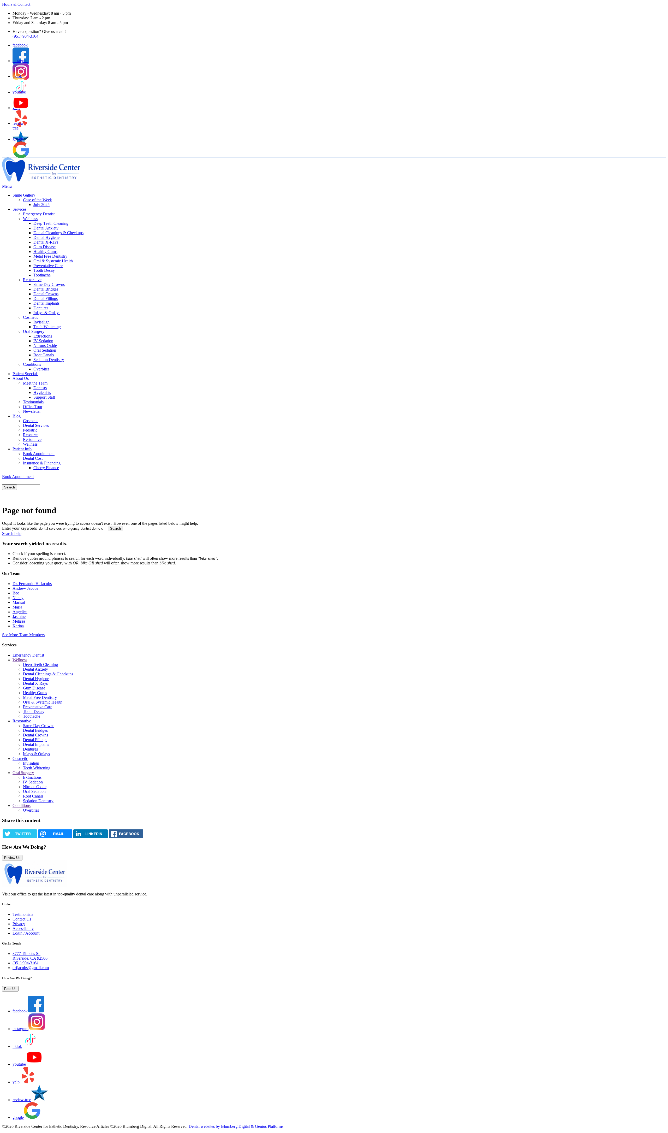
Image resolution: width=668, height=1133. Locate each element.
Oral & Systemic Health (53, 261)
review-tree (22, 1099)
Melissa (19, 621)
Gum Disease (44, 247)
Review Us (12, 858)
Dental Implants (46, 303)
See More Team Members (23, 635)
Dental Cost (33, 458)
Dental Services (36, 425)
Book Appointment (39, 453)
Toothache (42, 275)
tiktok (17, 1046)
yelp (16, 1082)
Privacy (19, 924)
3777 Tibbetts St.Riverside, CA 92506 (30, 955)
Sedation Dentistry (48, 359)
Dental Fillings (45, 298)
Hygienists (42, 392)
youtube (19, 1064)
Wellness (30, 218)
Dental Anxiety (45, 228)
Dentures (40, 308)
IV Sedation (43, 341)
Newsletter (32, 411)
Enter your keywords (19, 528)
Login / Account (26, 933)
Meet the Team (35, 383)
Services (19, 209)
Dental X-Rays (45, 242)
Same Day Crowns (49, 284)
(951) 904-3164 (25, 36)
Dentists (40, 388)
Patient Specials (25, 373)
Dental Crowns (45, 294)
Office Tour (32, 406)
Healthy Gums (45, 251)
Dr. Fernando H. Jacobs (32, 583)
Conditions (32, 364)
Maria (17, 607)
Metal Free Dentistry (50, 256)
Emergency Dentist (39, 214)
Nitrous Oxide (45, 345)
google (18, 1117)
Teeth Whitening (47, 326)
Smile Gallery (24, 195)
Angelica (20, 612)
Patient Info (22, 449)
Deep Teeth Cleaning (50, 223)
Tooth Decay (44, 270)
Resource (30, 435)
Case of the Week (37, 200)
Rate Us (10, 989)
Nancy (18, 597)
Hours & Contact (16, 4)
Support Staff (44, 397)
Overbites (41, 369)
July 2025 (41, 204)
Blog (17, 416)
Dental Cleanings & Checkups (58, 233)
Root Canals (43, 355)
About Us (21, 378)
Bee (16, 593)
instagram (20, 1028)
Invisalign (41, 322)
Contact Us (22, 919)
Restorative (32, 280)
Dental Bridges (45, 289)
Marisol (19, 602)
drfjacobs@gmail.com (31, 967)
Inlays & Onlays (46, 312)
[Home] (41, 180)
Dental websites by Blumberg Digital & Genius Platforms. (236, 1126)
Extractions (42, 336)
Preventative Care (48, 265)
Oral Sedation (44, 350)
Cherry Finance (46, 467)
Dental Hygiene (46, 237)
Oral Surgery (33, 331)
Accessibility (23, 928)
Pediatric (30, 430)
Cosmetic (30, 317)
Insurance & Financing (42, 463)
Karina (18, 626)
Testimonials (33, 402)
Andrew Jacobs (25, 588)
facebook (20, 1011)
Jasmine (19, 616)
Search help (11, 533)
